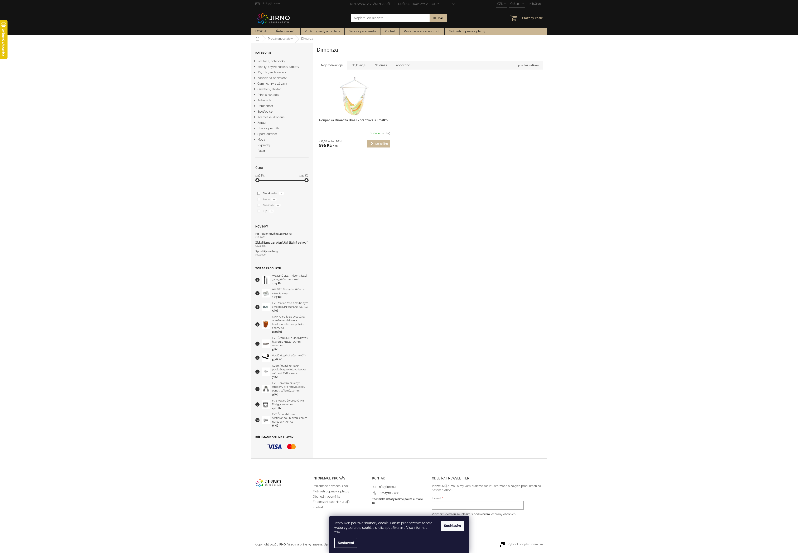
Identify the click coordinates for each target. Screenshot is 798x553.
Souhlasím (452, 526)
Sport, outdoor (267, 134)
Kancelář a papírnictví (272, 78)
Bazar (261, 151)
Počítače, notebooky (271, 61)
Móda (261, 139)
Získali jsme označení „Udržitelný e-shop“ (281, 242)
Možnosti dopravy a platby (418, 3)
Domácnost (265, 106)
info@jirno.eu (387, 486)
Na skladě (272, 193)
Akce (269, 199)
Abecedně (403, 65)
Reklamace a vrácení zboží (370, 3)
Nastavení (346, 543)
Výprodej (263, 145)
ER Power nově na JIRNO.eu (273, 233)
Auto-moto (264, 100)
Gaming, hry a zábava (272, 83)
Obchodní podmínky (326, 496)
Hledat (438, 18)
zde (337, 532)
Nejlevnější (359, 65)
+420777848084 (388, 493)
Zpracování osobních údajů (331, 501)
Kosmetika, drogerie (271, 117)
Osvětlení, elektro (269, 89)
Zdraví (261, 123)
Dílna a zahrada (268, 95)
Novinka (271, 205)
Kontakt (318, 507)
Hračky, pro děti (268, 128)
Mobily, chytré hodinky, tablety (278, 67)
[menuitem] (261, 31)
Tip (267, 211)
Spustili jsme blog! (267, 251)
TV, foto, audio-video (271, 72)
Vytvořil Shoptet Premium (525, 544)
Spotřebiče (264, 111)
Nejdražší (381, 65)
